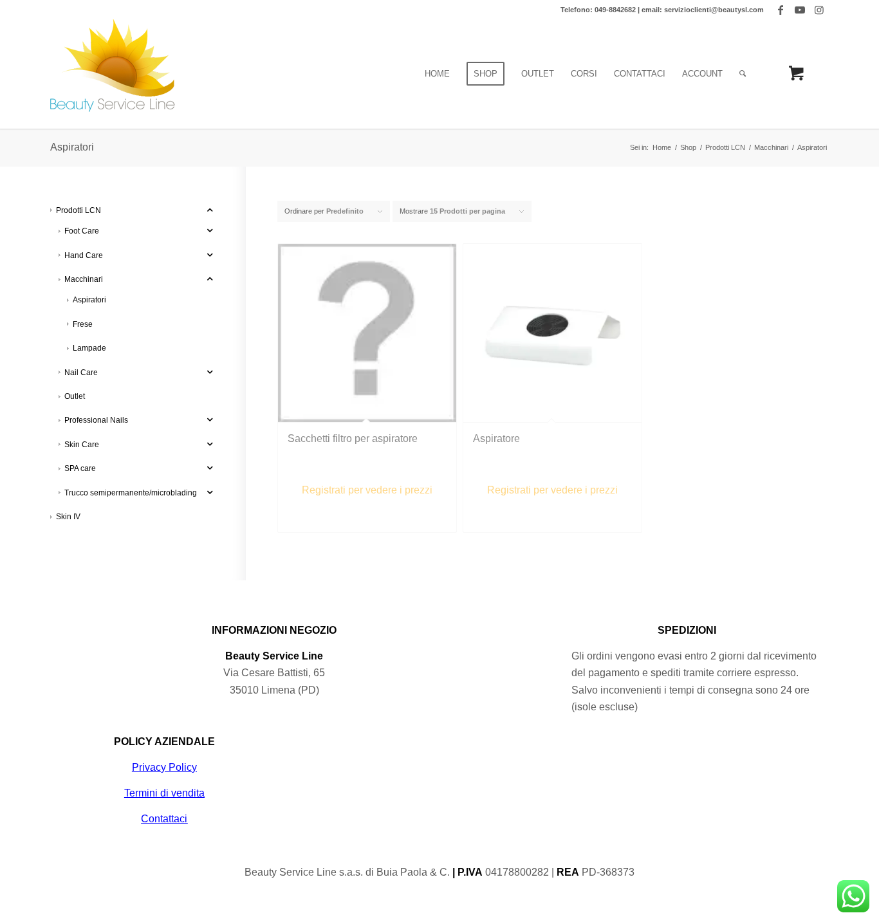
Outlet (74, 396)
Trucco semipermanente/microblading (130, 492)
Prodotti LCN (78, 210)
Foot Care (81, 230)
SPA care (80, 468)
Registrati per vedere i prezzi (367, 489)
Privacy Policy (164, 767)
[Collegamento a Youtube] (799, 9)
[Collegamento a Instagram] (819, 9)
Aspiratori (89, 299)
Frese (83, 324)
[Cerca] (742, 74)
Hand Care (83, 255)
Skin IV (68, 516)
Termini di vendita (164, 793)
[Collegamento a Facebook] (780, 9)
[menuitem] (437, 74)
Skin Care (81, 444)
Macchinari (83, 279)
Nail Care (81, 372)
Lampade (89, 348)
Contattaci (164, 818)
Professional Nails (96, 420)
